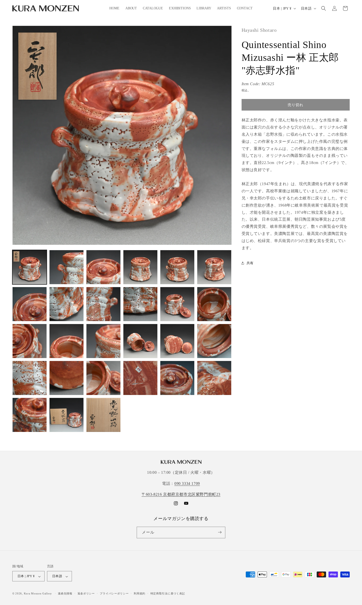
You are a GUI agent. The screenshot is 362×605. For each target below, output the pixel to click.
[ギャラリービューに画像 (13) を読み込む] (29, 341)
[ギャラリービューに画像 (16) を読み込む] (140, 341)
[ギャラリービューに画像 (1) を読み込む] (29, 267)
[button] (323, 8)
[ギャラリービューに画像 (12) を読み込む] (214, 304)
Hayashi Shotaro (259, 30)
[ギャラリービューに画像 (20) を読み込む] (66, 378)
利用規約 (139, 593)
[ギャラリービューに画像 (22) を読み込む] (140, 378)
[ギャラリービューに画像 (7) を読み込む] (29, 304)
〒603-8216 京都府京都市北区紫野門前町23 (181, 494)
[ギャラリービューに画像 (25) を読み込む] (29, 415)
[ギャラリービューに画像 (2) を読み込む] (66, 267)
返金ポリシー (86, 593)
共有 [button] (250, 263)
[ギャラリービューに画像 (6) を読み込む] (214, 267)
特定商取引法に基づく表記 (167, 593)
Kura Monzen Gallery (38, 593)
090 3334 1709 (187, 483)
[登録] (219, 532)
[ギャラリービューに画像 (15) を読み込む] (103, 341)
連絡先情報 (65, 593)
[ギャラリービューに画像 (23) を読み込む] (177, 378)
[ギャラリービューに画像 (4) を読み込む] (140, 267)
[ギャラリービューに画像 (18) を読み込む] (214, 341)
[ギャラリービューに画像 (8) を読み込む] (66, 304)
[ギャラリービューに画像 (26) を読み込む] (66, 415)
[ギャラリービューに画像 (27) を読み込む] (103, 415)
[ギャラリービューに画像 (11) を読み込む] (177, 304)
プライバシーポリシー (114, 593)
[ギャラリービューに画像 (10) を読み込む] (140, 304)
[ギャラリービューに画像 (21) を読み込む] (103, 378)
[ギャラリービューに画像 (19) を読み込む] (29, 378)
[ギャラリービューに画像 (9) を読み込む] (103, 304)
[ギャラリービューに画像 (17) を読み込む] (177, 341)
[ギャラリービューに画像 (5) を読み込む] (177, 267)
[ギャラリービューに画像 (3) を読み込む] (103, 267)
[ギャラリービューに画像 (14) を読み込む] (66, 341)
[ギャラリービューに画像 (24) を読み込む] (214, 378)
